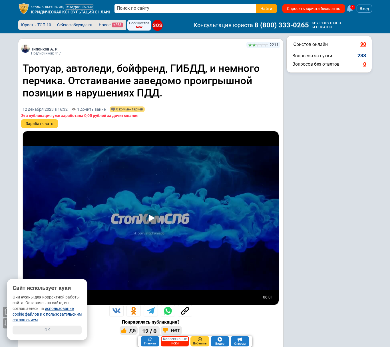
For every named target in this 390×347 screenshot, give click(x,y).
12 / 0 (149, 331)
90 (363, 44)
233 (361, 55)
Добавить (200, 343)
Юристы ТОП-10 (36, 25)
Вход (364, 8)
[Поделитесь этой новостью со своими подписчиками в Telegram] (151, 310)
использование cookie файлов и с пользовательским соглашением (47, 314)
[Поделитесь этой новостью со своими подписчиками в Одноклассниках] (133, 310)
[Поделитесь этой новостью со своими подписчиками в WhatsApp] (168, 310)
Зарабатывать (39, 123)
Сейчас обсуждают (75, 25)
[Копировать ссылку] (185, 310)
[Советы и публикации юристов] (23, 8)
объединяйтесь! (79, 7)
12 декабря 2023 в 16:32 (45, 109)
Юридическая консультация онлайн (71, 12)
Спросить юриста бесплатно (313, 8)
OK (47, 330)
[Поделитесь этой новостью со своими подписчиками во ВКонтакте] (116, 310)
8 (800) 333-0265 (281, 25)
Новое (110, 25)
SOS (157, 25)
